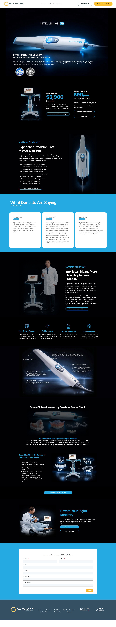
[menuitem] (43, 3)
